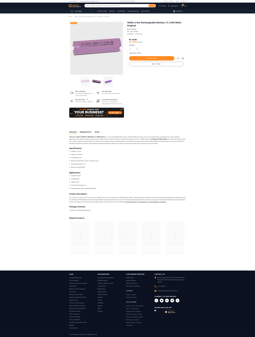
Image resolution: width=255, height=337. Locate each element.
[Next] (121, 48)
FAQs (177, 1)
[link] (80, 248)
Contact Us (183, 1)
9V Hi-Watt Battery (130, 202)
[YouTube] (172, 300)
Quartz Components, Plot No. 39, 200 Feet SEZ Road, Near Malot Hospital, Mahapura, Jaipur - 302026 (171, 280)
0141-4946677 (73, 1)
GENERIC (133, 29)
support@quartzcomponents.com (167, 291)
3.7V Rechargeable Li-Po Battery (156, 202)
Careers (171, 1)
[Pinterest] (167, 300)
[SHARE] (182, 59)
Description (73, 132)
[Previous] (72, 48)
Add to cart (151, 58)
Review (97, 132)
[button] (183, 5)
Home (70, 16)
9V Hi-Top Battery (142, 202)
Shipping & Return (86, 132)
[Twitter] (177, 300)
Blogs (165, 1)
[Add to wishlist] (178, 58)
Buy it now (156, 64)
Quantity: (132, 45)
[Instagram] (162, 300)
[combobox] (116, 5)
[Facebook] (156, 300)
